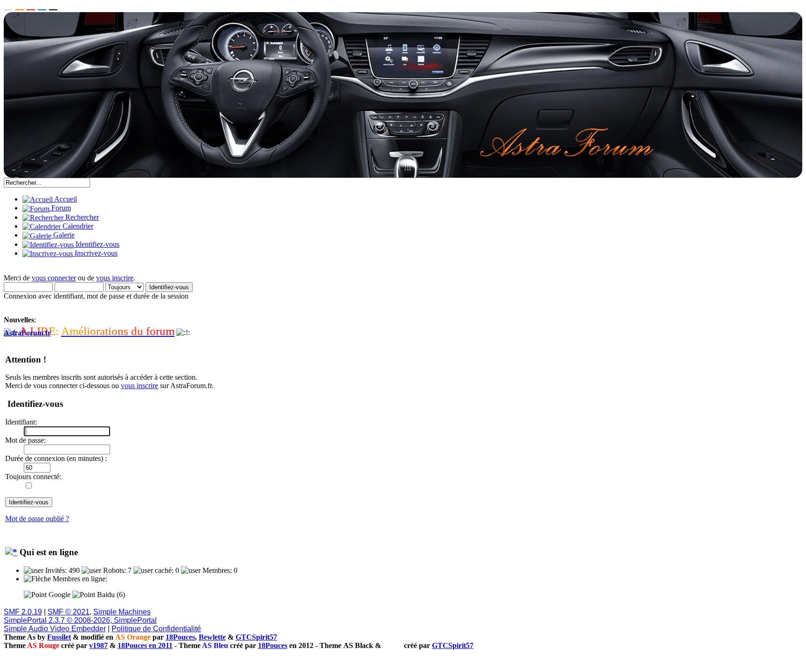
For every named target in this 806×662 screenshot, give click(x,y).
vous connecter (54, 278)
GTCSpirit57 (256, 637)
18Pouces (180, 637)
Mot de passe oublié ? (37, 519)
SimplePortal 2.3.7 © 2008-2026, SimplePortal (80, 620)
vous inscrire (114, 278)
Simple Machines (122, 612)
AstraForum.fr (27, 333)
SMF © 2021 (69, 612)
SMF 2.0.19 (23, 612)
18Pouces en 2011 (145, 645)
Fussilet (59, 637)
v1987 (98, 645)
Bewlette (212, 637)
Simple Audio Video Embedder (55, 629)
